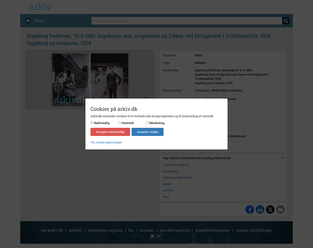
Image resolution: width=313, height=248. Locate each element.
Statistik (128, 123)
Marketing (156, 123)
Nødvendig (101, 123)
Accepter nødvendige (110, 132)
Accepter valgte (147, 132)
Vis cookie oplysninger (106, 142)
